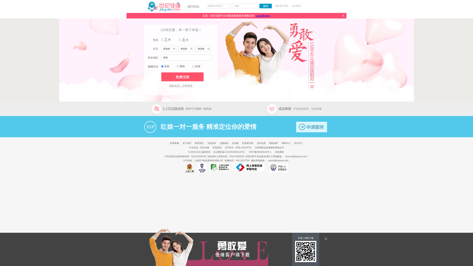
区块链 (235, 143)
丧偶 (197, 66)
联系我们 (199, 143)
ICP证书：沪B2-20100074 (238, 147)
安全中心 (298, 143)
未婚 (166, 66)
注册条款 (224, 143)
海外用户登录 (281, 6)
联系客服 (174, 143)
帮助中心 (286, 143)
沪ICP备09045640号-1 (260, 152)
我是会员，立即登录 (181, 85)
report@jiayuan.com (278, 160)
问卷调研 (279, 152)
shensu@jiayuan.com (296, 156)
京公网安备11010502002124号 (229, 152)
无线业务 (211, 143)
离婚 (182, 66)
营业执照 (217, 147)
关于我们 (187, 143)
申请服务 (311, 127)
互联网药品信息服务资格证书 (269, 147)
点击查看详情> (263, 16)
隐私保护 (273, 143)
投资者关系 (247, 143)
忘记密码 (296, 6)
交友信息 (261, 143)
